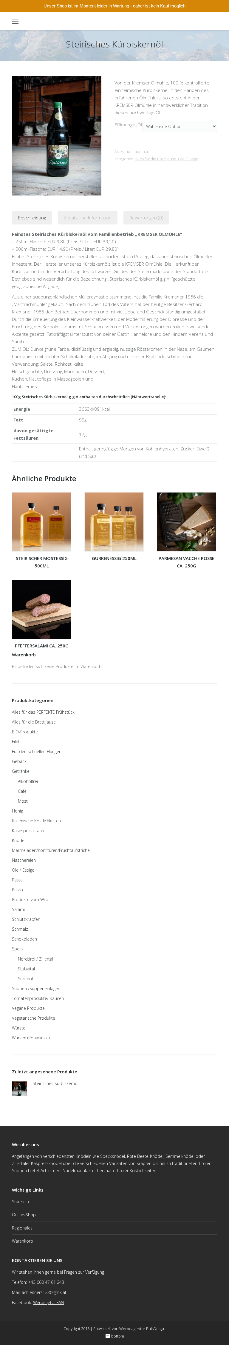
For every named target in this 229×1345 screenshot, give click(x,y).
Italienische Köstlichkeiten (36, 821)
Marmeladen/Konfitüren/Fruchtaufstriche (51, 850)
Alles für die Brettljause (155, 158)
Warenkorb (22, 1241)
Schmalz (20, 929)
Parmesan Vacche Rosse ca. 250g (186, 562)
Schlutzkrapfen (26, 919)
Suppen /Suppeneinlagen (36, 988)
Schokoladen (24, 939)
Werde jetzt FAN (48, 1302)
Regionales (22, 1228)
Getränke (21, 771)
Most (23, 801)
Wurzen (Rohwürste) (30, 1038)
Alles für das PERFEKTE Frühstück (43, 712)
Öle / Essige (188, 158)
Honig (17, 811)
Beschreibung (32, 218)
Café (22, 791)
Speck (18, 949)
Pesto (17, 889)
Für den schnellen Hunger (36, 751)
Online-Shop (24, 1215)
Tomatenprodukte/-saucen (38, 998)
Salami (18, 909)
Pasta (17, 880)
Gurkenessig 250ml (114, 558)
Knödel (18, 840)
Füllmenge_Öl (128, 124)
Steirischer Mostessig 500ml (42, 562)
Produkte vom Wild (30, 899)
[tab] (32, 217)
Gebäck (19, 761)
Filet (16, 741)
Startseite (21, 1201)
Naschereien (24, 860)
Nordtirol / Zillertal (35, 959)
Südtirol (25, 978)
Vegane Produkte (28, 1008)
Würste (18, 1028)
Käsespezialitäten (29, 830)
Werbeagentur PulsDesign (142, 1328)
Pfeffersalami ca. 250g (42, 646)
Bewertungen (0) (146, 218)
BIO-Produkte (25, 732)
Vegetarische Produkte (33, 1018)
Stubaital (26, 969)
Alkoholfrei (28, 781)
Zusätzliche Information (88, 218)
